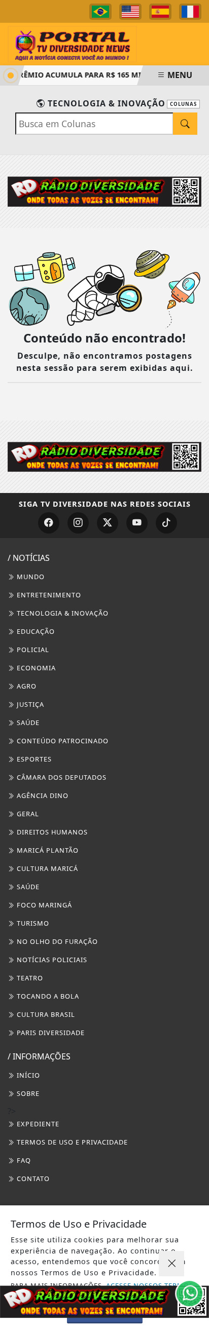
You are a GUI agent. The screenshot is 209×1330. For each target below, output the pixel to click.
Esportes (33, 759)
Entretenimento (48, 594)
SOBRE (27, 1093)
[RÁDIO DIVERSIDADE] (104, 191)
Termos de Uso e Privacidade (71, 1142)
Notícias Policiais (51, 959)
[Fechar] (171, 1263)
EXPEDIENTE (37, 1123)
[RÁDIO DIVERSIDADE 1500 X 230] (104, 1301)
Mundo (30, 576)
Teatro (29, 977)
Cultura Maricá (46, 868)
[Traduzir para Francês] (190, 12)
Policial (32, 649)
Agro (26, 686)
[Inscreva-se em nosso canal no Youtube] (137, 523)
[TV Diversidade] (72, 43)
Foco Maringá (43, 904)
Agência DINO (41, 795)
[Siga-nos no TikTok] (166, 523)
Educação (35, 631)
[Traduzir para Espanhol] (160, 12)
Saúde (27, 722)
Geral (27, 813)
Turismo (32, 923)
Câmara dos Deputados (61, 777)
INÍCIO (27, 1075)
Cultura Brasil (45, 1014)
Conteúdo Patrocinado (62, 740)
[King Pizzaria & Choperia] (104, 456)
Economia (35, 667)
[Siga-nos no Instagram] (78, 523)
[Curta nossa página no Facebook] (48, 523)
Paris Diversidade (50, 1032)
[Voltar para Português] (100, 12)
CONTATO (32, 1178)
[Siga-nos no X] (107, 523)
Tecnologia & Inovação (62, 613)
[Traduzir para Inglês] (130, 12)
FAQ (23, 1160)
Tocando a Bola (47, 996)
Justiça (29, 704)
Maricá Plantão (47, 850)
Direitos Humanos (51, 832)
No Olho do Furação (56, 941)
